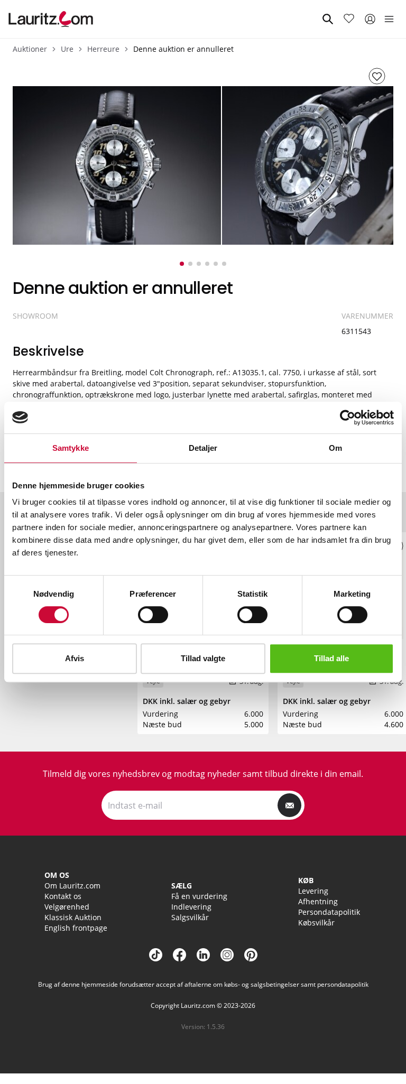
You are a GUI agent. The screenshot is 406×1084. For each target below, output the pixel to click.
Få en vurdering (199, 896)
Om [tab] (335, 447)
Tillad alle (331, 658)
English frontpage (75, 928)
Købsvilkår (316, 923)
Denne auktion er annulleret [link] (183, 49)
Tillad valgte (203, 658)
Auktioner (30, 49)
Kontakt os (62, 896)
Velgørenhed (66, 907)
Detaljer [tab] (203, 447)
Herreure (103, 49)
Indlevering (191, 907)
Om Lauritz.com (72, 886)
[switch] (153, 614)
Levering (313, 891)
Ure (67, 49)
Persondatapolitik (329, 912)
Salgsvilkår (190, 917)
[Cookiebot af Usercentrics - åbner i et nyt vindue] (347, 417)
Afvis (74, 658)
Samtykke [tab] (70, 447)
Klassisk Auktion (73, 917)
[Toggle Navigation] (389, 19)
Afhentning (318, 901)
